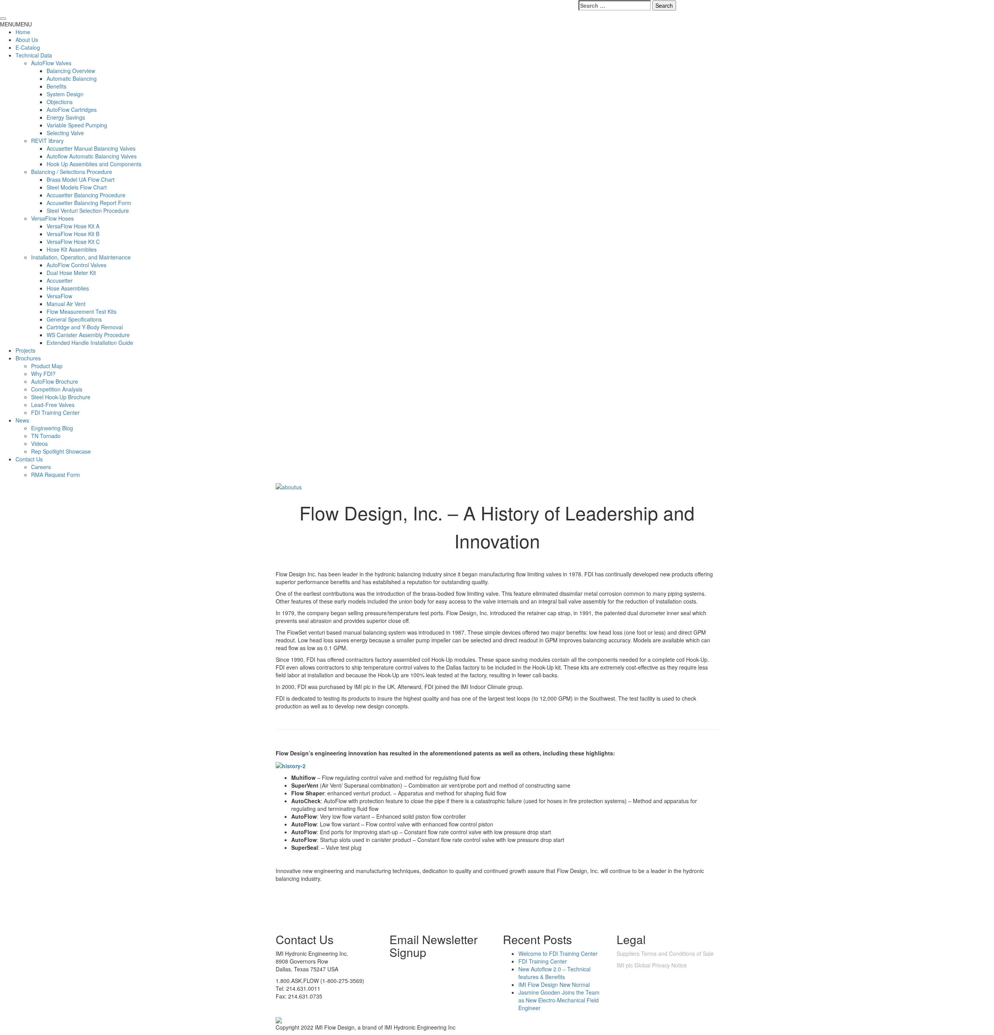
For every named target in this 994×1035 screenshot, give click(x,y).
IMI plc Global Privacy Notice (652, 965)
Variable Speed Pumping (77, 125)
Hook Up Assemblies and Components (94, 164)
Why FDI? (43, 373)
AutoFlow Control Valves (76, 265)
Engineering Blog (52, 428)
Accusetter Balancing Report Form (89, 203)
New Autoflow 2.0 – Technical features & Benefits (554, 973)
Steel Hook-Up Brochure (60, 397)
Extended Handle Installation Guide (90, 342)
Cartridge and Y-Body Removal (85, 327)
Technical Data (34, 55)
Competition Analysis (56, 389)
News (22, 420)
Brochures (28, 358)
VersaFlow (59, 296)
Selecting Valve (65, 133)
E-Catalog (28, 47)
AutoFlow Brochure (54, 381)
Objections (60, 102)
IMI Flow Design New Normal (554, 984)
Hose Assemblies (68, 288)
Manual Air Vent (66, 304)
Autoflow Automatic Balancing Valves (92, 156)
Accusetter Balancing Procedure (86, 195)
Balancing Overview (71, 71)
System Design (65, 94)
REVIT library (47, 140)
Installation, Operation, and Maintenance (81, 257)
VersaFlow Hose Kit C (73, 241)
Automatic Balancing (72, 78)
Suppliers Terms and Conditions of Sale (665, 953)
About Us (27, 39)
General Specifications (74, 319)
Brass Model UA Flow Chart (81, 179)
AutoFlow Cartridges (72, 109)
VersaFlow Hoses (52, 218)
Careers (41, 467)
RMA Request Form (55, 474)
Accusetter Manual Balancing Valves (91, 148)
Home (23, 32)
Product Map (47, 366)
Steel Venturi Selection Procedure (88, 210)
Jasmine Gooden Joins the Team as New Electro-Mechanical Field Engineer (559, 1000)
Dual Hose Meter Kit (71, 273)
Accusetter (60, 280)
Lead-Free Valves (53, 405)
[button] (16, 24)
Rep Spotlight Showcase (61, 451)
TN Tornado (46, 436)
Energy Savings (66, 117)
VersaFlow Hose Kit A (73, 226)
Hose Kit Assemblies (72, 249)
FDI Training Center (55, 412)
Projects (25, 350)
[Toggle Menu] (3, 18)
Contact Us (29, 459)
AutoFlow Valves (51, 63)
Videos (39, 443)
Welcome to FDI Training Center (558, 953)
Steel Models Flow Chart (77, 187)
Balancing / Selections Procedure (71, 172)
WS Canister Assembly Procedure (88, 335)
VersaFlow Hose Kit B (73, 234)
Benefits (56, 86)
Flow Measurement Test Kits (81, 311)
